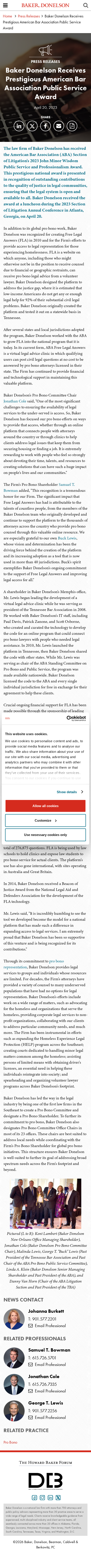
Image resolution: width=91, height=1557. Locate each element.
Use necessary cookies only (45, 835)
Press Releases (29, 16)
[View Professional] (14, 1358)
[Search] (85, 5)
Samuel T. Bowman (49, 1350)
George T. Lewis (45, 1403)
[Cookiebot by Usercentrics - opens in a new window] (66, 718)
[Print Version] (72, 126)
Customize (43, 820)
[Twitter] (32, 126)
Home (7, 16)
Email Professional (49, 1325)
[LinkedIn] (19, 126)
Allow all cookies (45, 806)
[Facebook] (45, 126)
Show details (67, 792)
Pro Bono (10, 1442)
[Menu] (5, 5)
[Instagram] (41, 1497)
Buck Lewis (67, 538)
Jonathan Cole (15, 401)
